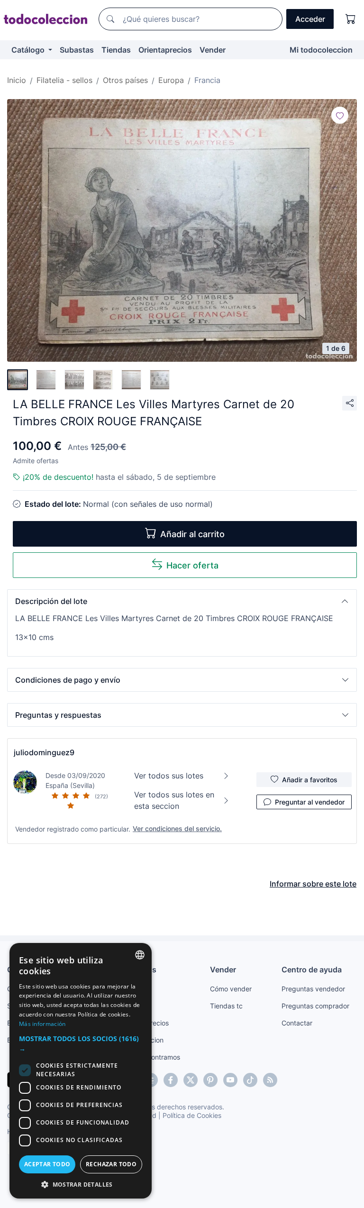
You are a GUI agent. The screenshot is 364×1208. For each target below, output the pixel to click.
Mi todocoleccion (321, 50)
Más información (42, 1024)
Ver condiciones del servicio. (177, 828)
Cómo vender (231, 989)
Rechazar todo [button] (111, 1164)
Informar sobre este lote (313, 883)
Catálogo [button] (28, 50)
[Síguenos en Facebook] (171, 1080)
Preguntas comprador (315, 1006)
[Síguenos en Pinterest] (210, 1080)
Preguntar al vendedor (310, 802)
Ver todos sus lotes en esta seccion (174, 800)
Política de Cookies (192, 1115)
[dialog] (80, 1071)
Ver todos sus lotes (168, 775)
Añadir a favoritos (309, 780)
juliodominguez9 (44, 752)
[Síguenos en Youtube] (230, 1080)
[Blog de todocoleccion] (270, 1080)
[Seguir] (339, 115)
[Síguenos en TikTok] (250, 1080)
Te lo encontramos (151, 1057)
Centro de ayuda (312, 969)
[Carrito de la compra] (350, 19)
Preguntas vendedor (313, 989)
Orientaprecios (165, 50)
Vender (213, 50)
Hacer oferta (192, 565)
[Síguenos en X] (190, 1080)
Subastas (77, 50)
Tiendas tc (226, 1006)
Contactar (297, 1023)
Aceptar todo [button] (47, 1164)
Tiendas (116, 50)
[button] (182, 601)
